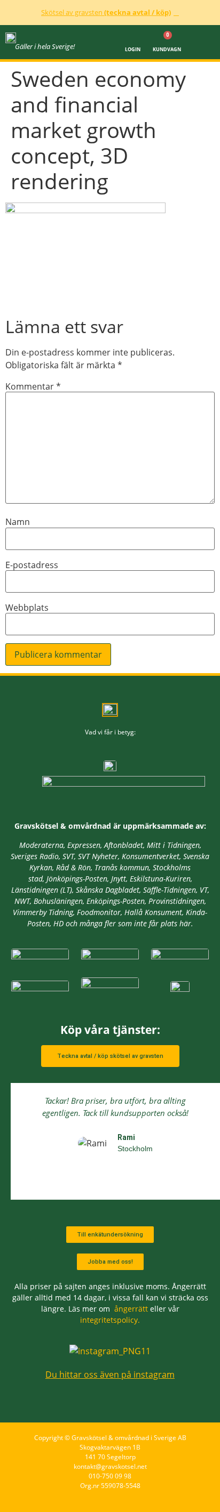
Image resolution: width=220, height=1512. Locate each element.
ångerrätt (131, 1309)
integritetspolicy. (110, 1320)
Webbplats (27, 607)
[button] (204, 42)
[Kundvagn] (167, 37)
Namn (17, 522)
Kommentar (33, 386)
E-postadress (31, 565)
